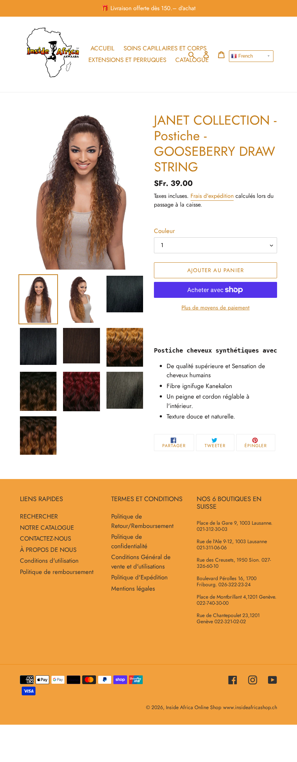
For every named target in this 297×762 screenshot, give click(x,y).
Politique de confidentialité (129, 541)
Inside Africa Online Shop (193, 707)
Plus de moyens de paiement (215, 308)
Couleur (164, 230)
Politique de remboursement (56, 571)
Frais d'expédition (212, 196)
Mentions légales (133, 588)
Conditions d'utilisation (49, 560)
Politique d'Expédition (139, 577)
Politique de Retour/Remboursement (142, 521)
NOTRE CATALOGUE (47, 527)
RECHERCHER (39, 516)
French (245, 56)
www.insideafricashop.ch (250, 707)
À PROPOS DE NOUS (48, 549)
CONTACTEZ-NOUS (45, 538)
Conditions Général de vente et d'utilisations (141, 562)
